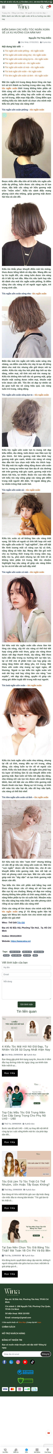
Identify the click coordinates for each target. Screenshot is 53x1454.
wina (35, 955)
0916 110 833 (23, 1313)
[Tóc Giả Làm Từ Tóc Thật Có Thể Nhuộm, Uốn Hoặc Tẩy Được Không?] (26, 1164)
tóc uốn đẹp (16, 955)
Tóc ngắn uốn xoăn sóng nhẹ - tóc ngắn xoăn (25, 55)
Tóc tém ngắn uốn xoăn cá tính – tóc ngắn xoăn (26, 76)
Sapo (39, 1322)
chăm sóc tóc (15, 952)
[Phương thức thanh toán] (20, 1389)
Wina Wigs (22, 1322)
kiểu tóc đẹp (38, 952)
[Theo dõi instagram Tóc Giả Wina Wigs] (18, 1362)
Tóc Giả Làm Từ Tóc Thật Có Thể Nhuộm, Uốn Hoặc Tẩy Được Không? (26, 1183)
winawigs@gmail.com (21, 1317)
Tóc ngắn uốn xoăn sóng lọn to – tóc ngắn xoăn (26, 59)
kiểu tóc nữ (27, 952)
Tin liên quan (27, 1011)
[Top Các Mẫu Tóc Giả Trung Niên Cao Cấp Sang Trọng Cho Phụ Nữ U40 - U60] (26, 1095)
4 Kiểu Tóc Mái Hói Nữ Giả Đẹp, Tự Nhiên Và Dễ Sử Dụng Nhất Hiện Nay (26, 1048)
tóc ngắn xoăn (37, 110)
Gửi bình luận (26, 1004)
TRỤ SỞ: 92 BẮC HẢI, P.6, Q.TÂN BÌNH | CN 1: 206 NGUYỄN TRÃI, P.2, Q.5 (25, 2)
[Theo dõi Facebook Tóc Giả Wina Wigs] (4, 1362)
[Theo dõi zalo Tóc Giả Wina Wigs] (11, 1362)
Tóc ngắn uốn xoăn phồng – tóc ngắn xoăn (24, 51)
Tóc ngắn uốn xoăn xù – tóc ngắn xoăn (22, 63)
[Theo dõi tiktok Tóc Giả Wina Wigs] (32, 1362)
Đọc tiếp (10, 1073)
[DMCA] (24, 1380)
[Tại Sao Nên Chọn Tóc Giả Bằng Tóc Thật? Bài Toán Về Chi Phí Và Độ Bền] (26, 1230)
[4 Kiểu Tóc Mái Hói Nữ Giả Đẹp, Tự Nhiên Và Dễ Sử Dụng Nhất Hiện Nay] (26, 1029)
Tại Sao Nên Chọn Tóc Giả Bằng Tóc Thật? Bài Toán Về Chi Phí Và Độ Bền (26, 1249)
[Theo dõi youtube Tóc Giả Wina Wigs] (25, 1362)
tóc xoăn (27, 955)
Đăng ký (45, 1354)
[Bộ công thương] (24, 1372)
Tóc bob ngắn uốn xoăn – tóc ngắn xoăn (23, 71)
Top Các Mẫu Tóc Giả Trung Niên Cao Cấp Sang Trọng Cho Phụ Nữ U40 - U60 (24, 1115)
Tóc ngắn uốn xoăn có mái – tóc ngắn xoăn (24, 67)
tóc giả (6, 955)
